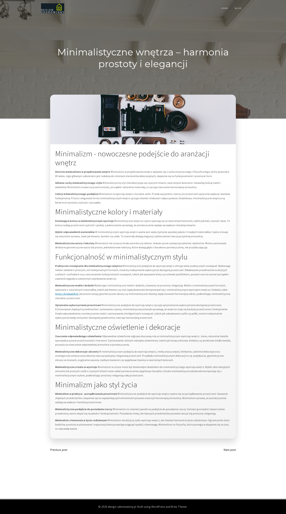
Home (224, 8)
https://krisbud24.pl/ (67, 293)
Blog (238, 8)
